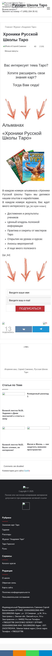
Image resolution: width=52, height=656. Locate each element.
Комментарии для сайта (16, 471)
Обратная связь (9, 583)
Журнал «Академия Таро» (25, 27)
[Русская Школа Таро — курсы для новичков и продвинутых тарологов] (13, 5)
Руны (4, 549)
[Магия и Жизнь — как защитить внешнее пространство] (38, 434)
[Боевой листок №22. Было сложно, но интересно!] (13, 434)
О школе (6, 578)
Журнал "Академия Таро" (13, 539)
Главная (8, 27)
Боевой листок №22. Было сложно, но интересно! (13, 447)
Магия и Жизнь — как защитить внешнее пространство (38, 447)
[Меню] (48, 9)
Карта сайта (7, 587)
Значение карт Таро (10, 525)
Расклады (6, 534)
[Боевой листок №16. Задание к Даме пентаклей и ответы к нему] (13, 400)
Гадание (5, 530)
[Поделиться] (23, 329)
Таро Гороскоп (8, 544)
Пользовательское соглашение (15, 597)
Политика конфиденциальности (16, 592)
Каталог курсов (9, 563)
